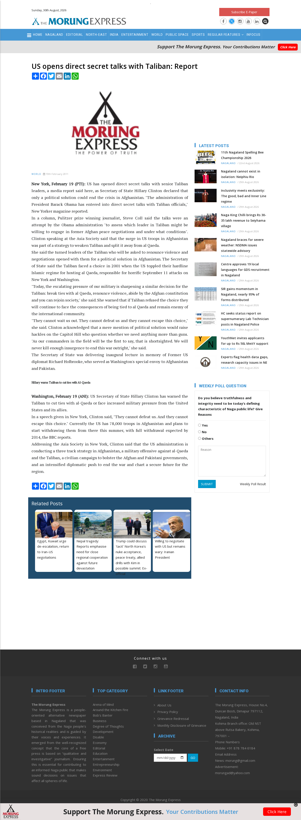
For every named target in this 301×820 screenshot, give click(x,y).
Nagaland (54, 34)
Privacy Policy (167, 712)
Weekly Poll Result (253, 484)
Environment (102, 770)
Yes (204, 425)
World (157, 34)
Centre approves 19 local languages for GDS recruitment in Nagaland (245, 269)
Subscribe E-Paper (244, 12)
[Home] (79, 21)
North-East (96, 34)
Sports (198, 34)
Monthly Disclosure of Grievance (181, 725)
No (204, 432)
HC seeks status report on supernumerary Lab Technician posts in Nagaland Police (245, 318)
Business (99, 721)
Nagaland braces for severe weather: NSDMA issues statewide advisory (242, 245)
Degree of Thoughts (108, 726)
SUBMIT (207, 484)
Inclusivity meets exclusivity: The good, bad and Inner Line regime (243, 196)
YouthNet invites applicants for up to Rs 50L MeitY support (244, 341)
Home (38, 34)
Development (103, 731)
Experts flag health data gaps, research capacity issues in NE (244, 360)
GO (193, 758)
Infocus (253, 34)
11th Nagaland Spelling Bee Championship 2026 (242, 155)
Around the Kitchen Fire (110, 710)
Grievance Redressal (173, 718)
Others (207, 438)
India (114, 34)
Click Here (287, 47)
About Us (164, 705)
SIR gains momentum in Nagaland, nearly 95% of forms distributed (240, 294)
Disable (98, 737)
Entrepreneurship (106, 764)
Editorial (74, 34)
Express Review (105, 775)
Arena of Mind (103, 704)
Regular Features (224, 34)
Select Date (163, 749)
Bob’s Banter (103, 715)
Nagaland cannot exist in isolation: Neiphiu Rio (240, 174)
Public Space (177, 34)
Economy (100, 742)
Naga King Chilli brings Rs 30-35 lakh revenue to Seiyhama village (243, 220)
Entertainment (135, 34)
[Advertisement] (286, 410)
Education (100, 753)
